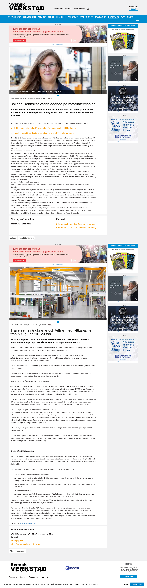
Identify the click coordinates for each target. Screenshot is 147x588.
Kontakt (68, 9)
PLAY (123, 17)
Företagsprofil (16, 541)
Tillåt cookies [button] (137, 584)
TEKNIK (51, 17)
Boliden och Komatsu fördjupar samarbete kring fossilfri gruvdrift (78, 224)
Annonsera (58, 9)
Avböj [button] (126, 584)
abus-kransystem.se (27, 523)
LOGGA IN (133, 9)
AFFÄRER (42, 17)
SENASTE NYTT (29, 17)
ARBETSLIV (73, 17)
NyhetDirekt (61, 17)
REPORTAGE (113, 17)
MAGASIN (131, 17)
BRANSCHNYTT (86, 17)
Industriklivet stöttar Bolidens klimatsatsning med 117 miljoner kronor (44, 133)
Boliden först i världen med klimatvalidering (77, 227)
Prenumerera (80, 9)
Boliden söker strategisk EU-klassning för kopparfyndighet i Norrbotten (45, 128)
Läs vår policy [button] (93, 584)
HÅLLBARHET (100, 17)
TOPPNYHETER (14, 17)
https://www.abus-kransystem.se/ (25, 544)
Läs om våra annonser (58, 44)
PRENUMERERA (128, 576)
